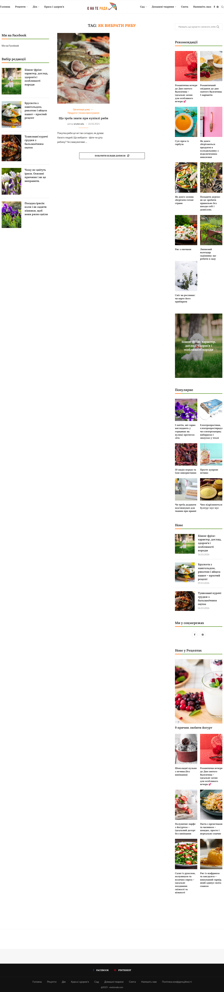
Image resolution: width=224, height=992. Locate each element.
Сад (142, 6)
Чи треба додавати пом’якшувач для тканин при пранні (185, 507)
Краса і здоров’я (54, 6)
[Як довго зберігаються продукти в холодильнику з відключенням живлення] (211, 122)
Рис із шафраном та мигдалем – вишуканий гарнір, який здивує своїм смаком (211, 880)
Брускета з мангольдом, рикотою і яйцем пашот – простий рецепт (209, 572)
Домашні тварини (163, 6)
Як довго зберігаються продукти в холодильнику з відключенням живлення (209, 149)
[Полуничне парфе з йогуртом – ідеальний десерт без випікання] (186, 805)
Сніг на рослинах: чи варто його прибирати (185, 298)
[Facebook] (214, 6)
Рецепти (20, 6)
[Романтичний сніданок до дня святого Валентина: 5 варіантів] (211, 66)
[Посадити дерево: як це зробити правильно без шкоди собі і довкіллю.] (211, 177)
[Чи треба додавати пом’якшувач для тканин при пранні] (186, 489)
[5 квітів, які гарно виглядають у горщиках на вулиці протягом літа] (186, 410)
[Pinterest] (218, 6)
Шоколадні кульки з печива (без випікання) (186, 771)
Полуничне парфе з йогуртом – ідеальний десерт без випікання (185, 828)
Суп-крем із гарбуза (182, 143)
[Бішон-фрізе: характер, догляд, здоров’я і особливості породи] (185, 544)
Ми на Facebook (10, 45)
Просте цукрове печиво (209, 471)
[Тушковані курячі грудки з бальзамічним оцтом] (185, 601)
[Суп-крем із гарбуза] (186, 122)
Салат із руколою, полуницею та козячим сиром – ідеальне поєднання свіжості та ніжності (185, 883)
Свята (184, 6)
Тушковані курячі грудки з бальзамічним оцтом (209, 598)
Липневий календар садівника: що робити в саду (208, 254)
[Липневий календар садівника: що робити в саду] (211, 230)
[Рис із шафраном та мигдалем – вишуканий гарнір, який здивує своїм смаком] (211, 854)
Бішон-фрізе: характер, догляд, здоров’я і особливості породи (199, 345)
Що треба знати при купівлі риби (83, 118)
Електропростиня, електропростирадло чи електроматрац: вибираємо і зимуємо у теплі (211, 431)
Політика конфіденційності (177, 981)
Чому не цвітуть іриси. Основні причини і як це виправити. (35, 175)
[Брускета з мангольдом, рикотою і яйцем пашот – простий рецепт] (185, 572)
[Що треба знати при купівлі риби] (83, 68)
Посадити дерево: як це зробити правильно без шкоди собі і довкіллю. (210, 203)
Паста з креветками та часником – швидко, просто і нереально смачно (211, 828)
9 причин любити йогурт (193, 727)
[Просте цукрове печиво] (211, 454)
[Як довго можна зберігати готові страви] (186, 177)
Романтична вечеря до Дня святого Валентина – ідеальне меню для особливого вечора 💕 (186, 93)
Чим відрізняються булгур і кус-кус (211, 506)
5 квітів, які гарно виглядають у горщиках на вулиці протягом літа (185, 431)
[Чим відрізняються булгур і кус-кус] (211, 489)
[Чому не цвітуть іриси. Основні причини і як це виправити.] (11, 181)
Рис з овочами (183, 249)
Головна (5, 6)
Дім (35, 6)
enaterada (79, 123)
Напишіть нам (202, 6)
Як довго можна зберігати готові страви (184, 200)
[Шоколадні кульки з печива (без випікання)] (186, 749)
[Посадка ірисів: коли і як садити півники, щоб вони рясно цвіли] (11, 214)
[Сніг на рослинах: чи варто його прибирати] (186, 276)
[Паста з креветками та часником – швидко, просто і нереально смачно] (211, 805)
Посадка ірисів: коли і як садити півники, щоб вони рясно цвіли (36, 209)
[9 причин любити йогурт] (198, 691)
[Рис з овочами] (186, 230)
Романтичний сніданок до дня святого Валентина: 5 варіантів (211, 90)
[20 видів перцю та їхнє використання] (186, 454)
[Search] (222, 6)
